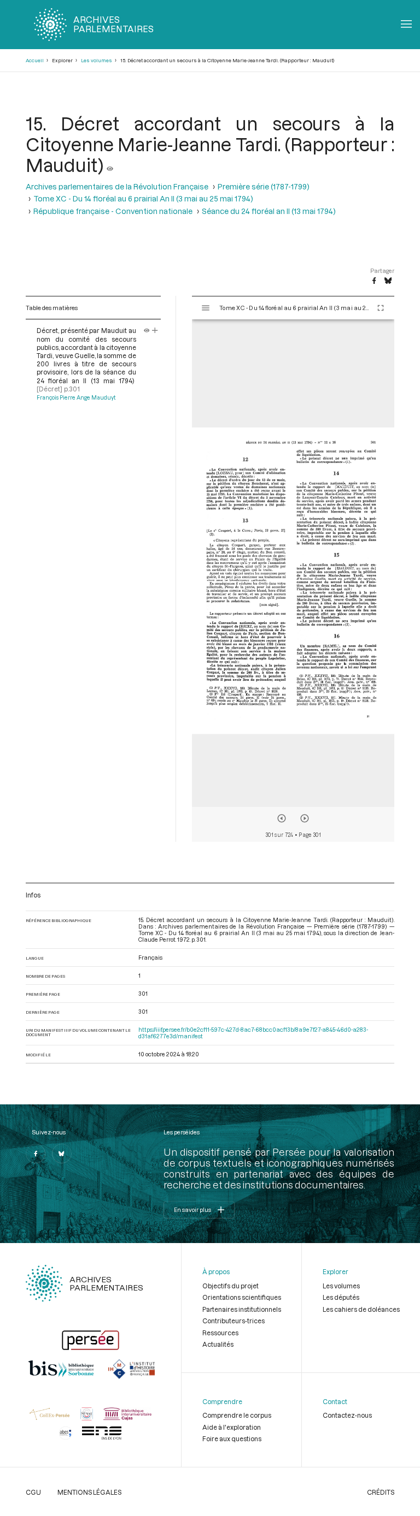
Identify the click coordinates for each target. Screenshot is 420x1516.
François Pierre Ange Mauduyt (76, 397)
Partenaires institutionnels (241, 1309)
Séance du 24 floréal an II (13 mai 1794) (269, 211)
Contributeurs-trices (233, 1320)
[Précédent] (281, 818)
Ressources (220, 1332)
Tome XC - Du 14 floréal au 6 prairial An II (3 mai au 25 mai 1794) (143, 198)
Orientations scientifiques (241, 1297)
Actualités (218, 1344)
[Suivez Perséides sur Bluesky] (62, 1153)
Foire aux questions (231, 1438)
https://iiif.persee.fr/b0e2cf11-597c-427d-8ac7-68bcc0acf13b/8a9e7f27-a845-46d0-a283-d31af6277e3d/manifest (253, 1032)
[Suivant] (304, 818)
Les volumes (96, 60)
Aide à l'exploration (231, 1427)
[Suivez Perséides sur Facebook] (35, 1153)
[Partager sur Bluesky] (388, 281)
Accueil (35, 60)
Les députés (341, 1297)
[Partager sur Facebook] (374, 281)
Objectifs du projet (230, 1285)
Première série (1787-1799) (264, 186)
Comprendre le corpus (236, 1415)
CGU (33, 1492)
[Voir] (110, 164)
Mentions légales (89, 1492)
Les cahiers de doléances (361, 1309)
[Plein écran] (380, 307)
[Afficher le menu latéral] (205, 307)
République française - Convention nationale (112, 211)
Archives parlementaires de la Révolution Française (117, 186)
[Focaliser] (155, 330)
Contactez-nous (347, 1415)
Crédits (380, 1492)
